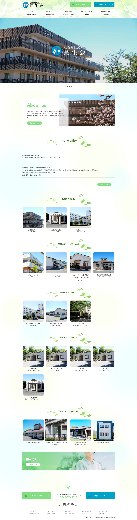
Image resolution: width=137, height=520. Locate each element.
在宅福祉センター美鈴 (68, 14)
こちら (48, 157)
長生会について (50, 11)
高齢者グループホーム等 (87, 11)
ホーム (31, 11)
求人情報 (87, 14)
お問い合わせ (106, 14)
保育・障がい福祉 (50, 14)
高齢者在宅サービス (31, 14)
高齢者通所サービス (105, 11)
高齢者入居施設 (68, 11)
